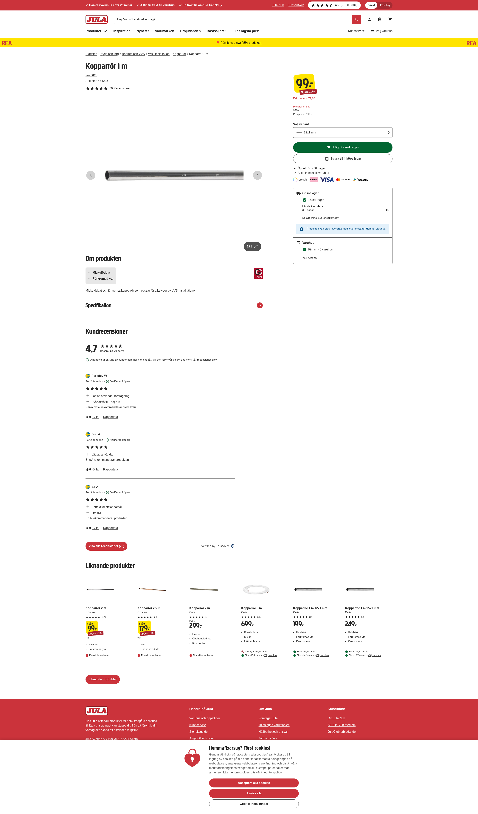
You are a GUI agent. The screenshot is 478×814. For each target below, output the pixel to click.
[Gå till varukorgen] (390, 19)
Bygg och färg (109, 54)
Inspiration (122, 31)
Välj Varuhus (309, 257)
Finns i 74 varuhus (261, 655)
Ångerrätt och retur (201, 738)
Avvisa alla (254, 793)
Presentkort (296, 5)
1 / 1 (249, 246)
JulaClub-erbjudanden (342, 731)
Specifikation (98, 305)
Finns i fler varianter (99, 655)
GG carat (91, 74)
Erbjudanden (190, 31)
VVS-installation (159, 54)
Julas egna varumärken (274, 725)
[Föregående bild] (90, 175)
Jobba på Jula (268, 738)
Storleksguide (198, 731)
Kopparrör (179, 54)
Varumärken (164, 31)
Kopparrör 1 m (198, 54)
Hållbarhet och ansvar (273, 731)
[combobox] (237, 19)
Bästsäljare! (216, 31)
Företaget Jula (268, 718)
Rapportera (110, 416)
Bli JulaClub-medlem (342, 725)
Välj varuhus (384, 31)
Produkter (93, 31)
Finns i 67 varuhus (365, 655)
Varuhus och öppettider (204, 718)
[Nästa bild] (257, 175)
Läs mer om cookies (236, 772)
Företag (385, 5)
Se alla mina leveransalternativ (320, 217)
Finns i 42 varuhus (313, 655)
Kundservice (356, 31)
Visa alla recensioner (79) (106, 546)
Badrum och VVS (133, 54)
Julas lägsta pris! (245, 31)
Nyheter (142, 31)
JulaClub (278, 5)
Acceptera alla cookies (254, 782)
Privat (371, 5)
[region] (239, 777)
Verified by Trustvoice (215, 546)
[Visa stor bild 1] (174, 175)
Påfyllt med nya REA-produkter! (241, 42)
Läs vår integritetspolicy (266, 772)
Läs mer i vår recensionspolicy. (199, 359)
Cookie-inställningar (254, 803)
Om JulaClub (336, 718)
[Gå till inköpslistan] (379, 19)
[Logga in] (369, 19)
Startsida (91, 54)
